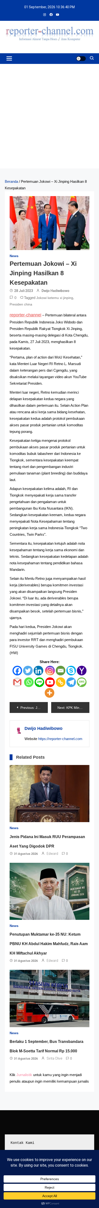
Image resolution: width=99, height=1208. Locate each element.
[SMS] (82, 682)
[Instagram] (50, 670)
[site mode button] (81, 58)
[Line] (39, 682)
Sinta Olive (54, 1058)
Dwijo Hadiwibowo (55, 291)
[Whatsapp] (29, 682)
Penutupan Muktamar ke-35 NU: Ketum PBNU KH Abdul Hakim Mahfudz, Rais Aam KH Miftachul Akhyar (49, 943)
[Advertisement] (49, 116)
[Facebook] (17, 670)
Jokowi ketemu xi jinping (54, 298)
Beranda (11, 181)
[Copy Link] (60, 682)
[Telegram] (71, 682)
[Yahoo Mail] (82, 670)
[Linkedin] (38, 670)
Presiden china (21, 304)
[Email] (60, 670)
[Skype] (71, 670)
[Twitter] (28, 670)
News (14, 256)
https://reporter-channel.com (60, 739)
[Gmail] (17, 682)
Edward (52, 854)
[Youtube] (50, 682)
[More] (49, 693)
